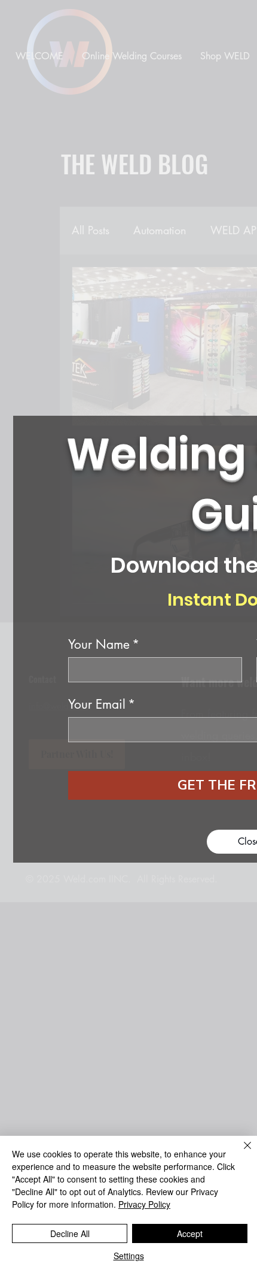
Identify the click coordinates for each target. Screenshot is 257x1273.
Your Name (103, 644)
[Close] (240, 1152)
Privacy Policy (144, 1204)
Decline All (70, 1233)
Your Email (101, 704)
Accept (190, 1233)
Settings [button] (129, 1256)
